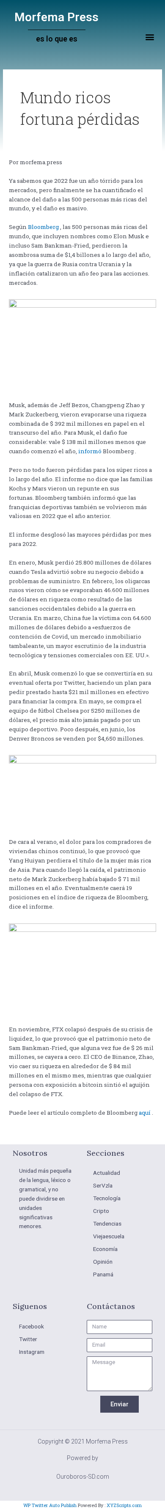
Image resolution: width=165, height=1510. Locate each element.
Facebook (31, 1326)
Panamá (103, 1274)
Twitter (28, 1339)
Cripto (101, 1210)
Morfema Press (56, 17)
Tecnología (107, 1198)
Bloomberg (43, 227)
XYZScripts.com (124, 1505)
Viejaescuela (108, 1236)
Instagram (31, 1351)
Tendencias (107, 1223)
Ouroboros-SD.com (82, 1476)
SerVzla (103, 1185)
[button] (150, 37)
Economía (105, 1248)
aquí (145, 1112)
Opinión (103, 1261)
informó (90, 451)
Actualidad (106, 1172)
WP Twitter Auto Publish (50, 1505)
